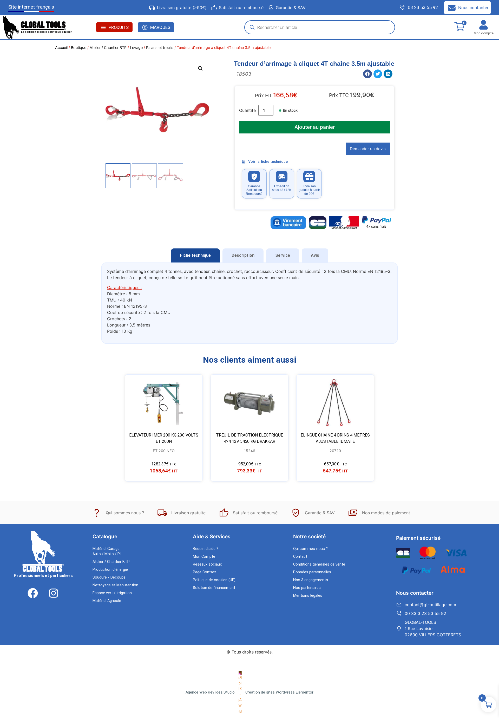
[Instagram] (53, 593)
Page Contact (204, 572)
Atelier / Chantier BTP (108, 47)
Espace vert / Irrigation (112, 593)
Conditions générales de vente (319, 564)
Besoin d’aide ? (205, 549)
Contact (300, 556)
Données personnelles (312, 572)
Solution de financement (214, 588)
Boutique (78, 47)
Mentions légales (307, 595)
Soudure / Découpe (109, 577)
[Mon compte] (483, 25)
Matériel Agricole (107, 601)
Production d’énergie (110, 569)
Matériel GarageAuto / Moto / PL (107, 551)
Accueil (61, 47)
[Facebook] (32, 593)
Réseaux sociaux (207, 564)
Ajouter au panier (314, 127)
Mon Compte (204, 556)
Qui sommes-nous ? (310, 549)
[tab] (195, 255)
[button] (200, 68)
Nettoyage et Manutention (115, 585)
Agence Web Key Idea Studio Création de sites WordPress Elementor (249, 692)
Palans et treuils (159, 47)
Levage (136, 47)
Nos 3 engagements (310, 580)
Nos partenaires (307, 588)
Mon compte (484, 33)
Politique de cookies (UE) (214, 580)
